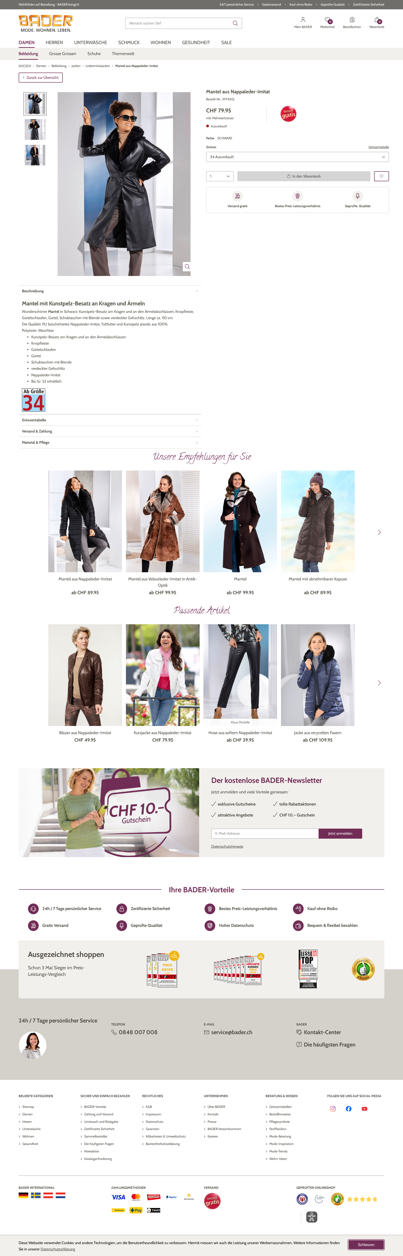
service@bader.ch (231, 1032)
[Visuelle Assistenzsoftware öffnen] (309, 1217)
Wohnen (28, 1136)
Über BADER (216, 1107)
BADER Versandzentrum (224, 1129)
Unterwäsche (31, 1129)
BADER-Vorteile (95, 1107)
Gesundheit (30, 1144)
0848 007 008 (138, 1032)
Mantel (240, 579)
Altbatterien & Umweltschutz (166, 1136)
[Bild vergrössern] (187, 266)
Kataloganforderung (98, 1159)
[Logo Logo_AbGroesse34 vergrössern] (33, 400)
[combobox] (183, 23)
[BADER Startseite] (46, 23)
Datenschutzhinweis (227, 846)
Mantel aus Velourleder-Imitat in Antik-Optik (162, 582)
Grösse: (211, 147)
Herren (27, 1122)
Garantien (152, 1129)
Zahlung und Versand (98, 1114)
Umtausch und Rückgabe (101, 1122)
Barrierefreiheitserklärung (163, 1144)
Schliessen (366, 1244)
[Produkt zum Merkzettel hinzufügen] (381, 176)
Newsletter (91, 1151)
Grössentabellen (280, 1107)
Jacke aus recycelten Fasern (317, 732)
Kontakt (213, 1114)
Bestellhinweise (280, 1114)
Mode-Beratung (280, 1136)
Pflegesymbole (279, 1122)
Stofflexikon (277, 1129)
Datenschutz (154, 1122)
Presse (212, 1122)
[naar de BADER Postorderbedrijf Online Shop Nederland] (60, 1195)
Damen (27, 1114)
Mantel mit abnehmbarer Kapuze (318, 579)
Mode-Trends (278, 1151)
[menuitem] (26, 42)
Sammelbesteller (95, 1136)
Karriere (213, 1136)
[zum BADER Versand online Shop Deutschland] (23, 1195)
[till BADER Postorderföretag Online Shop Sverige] (36, 1195)
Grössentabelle (378, 147)
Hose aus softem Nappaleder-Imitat (240, 732)
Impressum (153, 1114)
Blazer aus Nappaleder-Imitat (85, 732)
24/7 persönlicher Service (236, 4)
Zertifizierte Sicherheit (99, 1129)
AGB (149, 1107)
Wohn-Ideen (278, 1159)
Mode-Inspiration (281, 1144)
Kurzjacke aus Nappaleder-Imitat (162, 732)
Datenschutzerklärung (58, 1249)
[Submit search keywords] (235, 23)
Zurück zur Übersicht (43, 77)
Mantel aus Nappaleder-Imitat (85, 579)
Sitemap (28, 1107)
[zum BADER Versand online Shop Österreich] (48, 1195)
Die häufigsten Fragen (99, 1144)
